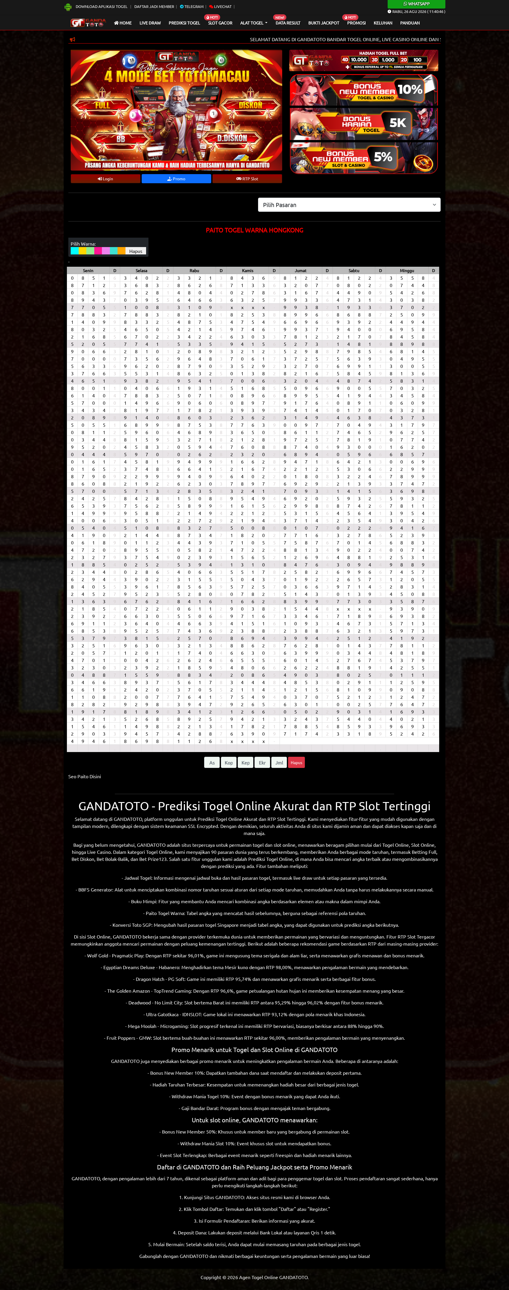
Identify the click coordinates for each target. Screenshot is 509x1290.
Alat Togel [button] (252, 22)
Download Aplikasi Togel (101, 6)
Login (107, 178)
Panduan (410, 22)
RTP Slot (250, 178)
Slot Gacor (220, 22)
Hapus (135, 251)
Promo (178, 178)
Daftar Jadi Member (154, 6)
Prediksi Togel (184, 22)
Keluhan (383, 22)
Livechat (222, 6)
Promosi (356, 22)
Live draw (150, 22)
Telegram (194, 6)
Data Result (288, 22)
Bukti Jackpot (323, 22)
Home (125, 22)
